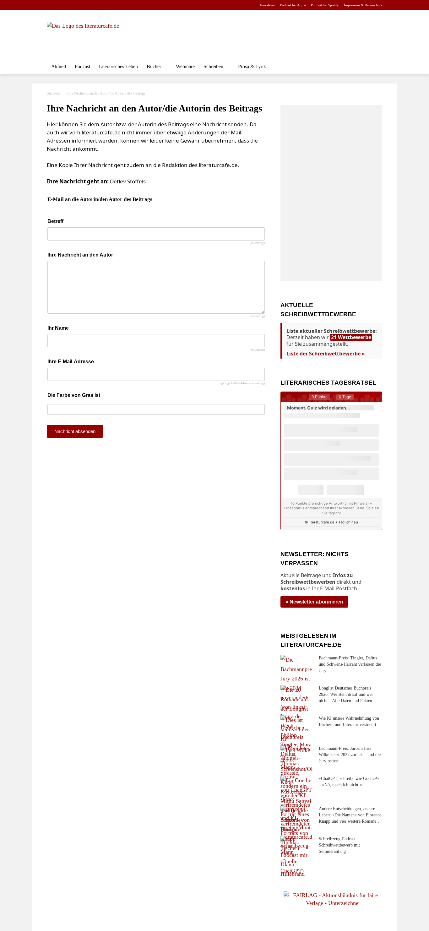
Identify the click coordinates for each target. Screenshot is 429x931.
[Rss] (120, 5)
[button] (374, 66)
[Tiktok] (81, 5)
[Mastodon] (110, 5)
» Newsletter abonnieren (314, 601)
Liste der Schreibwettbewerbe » (325, 353)
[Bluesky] (100, 5)
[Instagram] (61, 5)
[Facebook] (51, 5)
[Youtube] (71, 5)
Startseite (53, 93)
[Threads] (90, 5)
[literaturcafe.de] (92, 36)
